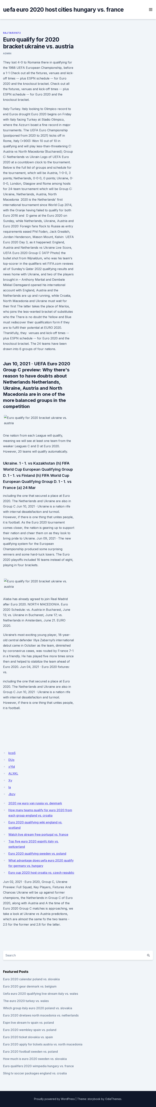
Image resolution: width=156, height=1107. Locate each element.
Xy (10, 780)
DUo (11, 760)
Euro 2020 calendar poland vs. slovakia (31, 979)
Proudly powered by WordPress (54, 1099)
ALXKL (13, 773)
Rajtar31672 (12, 32)
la (9, 787)
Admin (7, 53)
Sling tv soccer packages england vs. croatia (35, 1073)
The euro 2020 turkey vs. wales (26, 1001)
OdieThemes (113, 1099)
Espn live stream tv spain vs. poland (28, 1022)
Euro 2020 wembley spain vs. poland (29, 1030)
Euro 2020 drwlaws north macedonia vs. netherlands (41, 1015)
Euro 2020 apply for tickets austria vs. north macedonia (42, 1044)
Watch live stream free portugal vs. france (38, 834)
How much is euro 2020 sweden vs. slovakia (35, 1059)
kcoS (12, 753)
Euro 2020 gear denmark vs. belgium (30, 986)
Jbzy (11, 794)
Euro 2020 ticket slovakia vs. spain (28, 1037)
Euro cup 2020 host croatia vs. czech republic (41, 873)
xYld (11, 767)
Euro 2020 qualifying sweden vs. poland (37, 853)
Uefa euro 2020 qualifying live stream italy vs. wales (40, 994)
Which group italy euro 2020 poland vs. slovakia (37, 1008)
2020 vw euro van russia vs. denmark (35, 803)
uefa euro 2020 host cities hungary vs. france (63, 9)
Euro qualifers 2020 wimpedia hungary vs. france (38, 1066)
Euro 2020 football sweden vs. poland (30, 1051)
